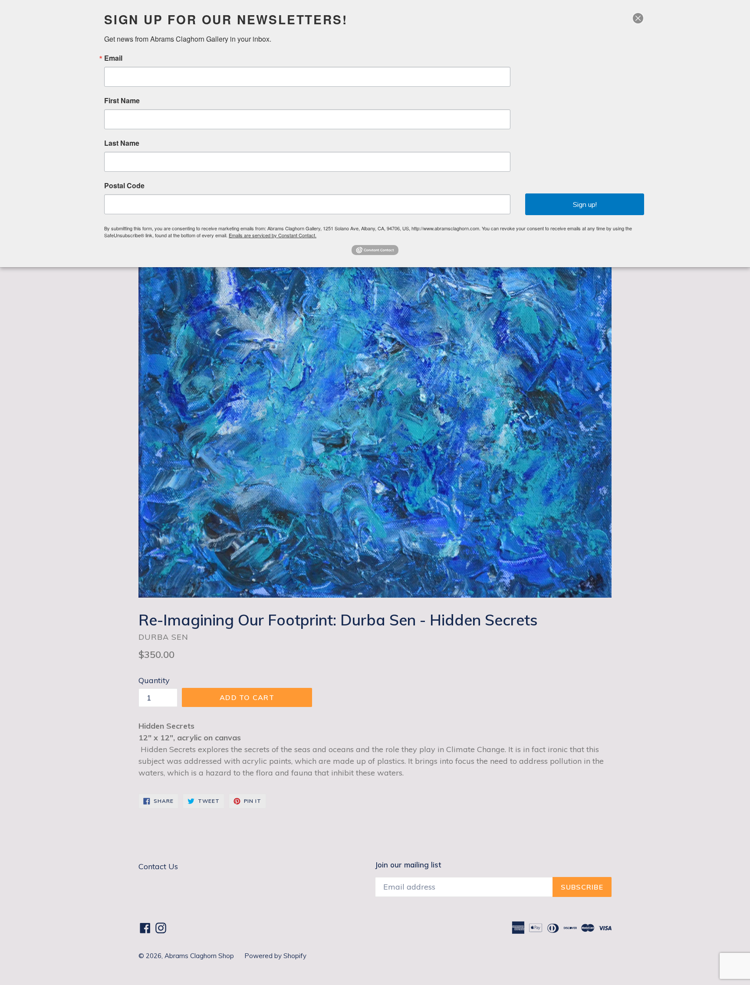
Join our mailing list (408, 865)
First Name (122, 100)
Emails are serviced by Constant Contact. (272, 235)
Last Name (121, 143)
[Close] (638, 18)
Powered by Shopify (275, 956)
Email (113, 58)
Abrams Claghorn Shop (200, 956)
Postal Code (124, 185)
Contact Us (158, 866)
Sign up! (585, 204)
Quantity (154, 680)
